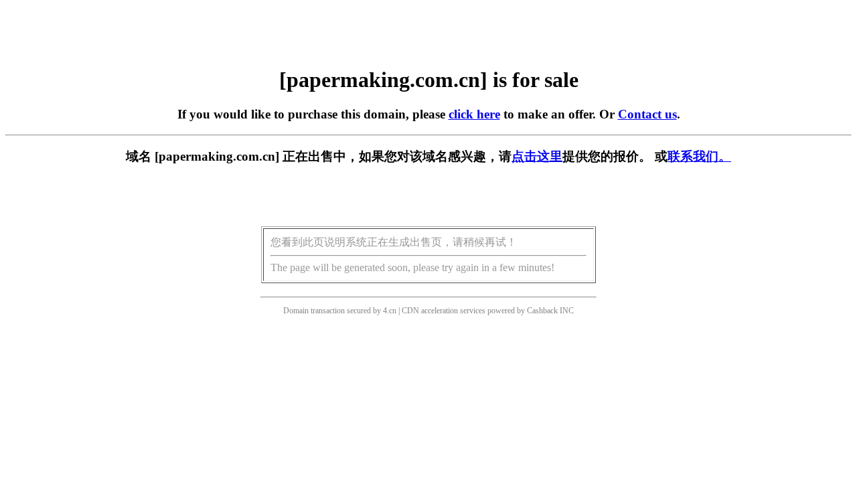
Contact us (647, 114)
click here (474, 114)
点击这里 (537, 156)
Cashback (542, 310)
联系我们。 (699, 156)
